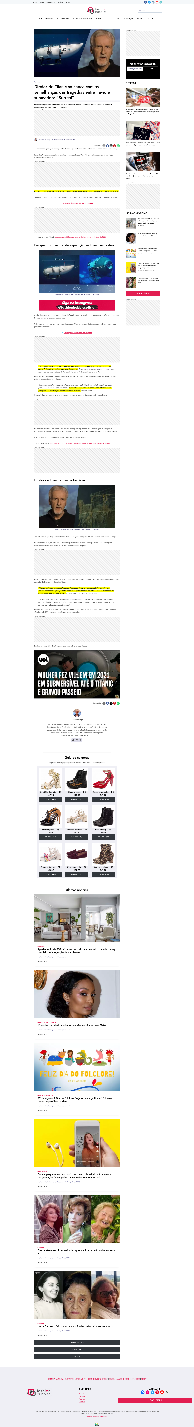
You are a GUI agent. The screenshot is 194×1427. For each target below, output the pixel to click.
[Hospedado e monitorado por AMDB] (97, 1424)
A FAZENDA (59, 1379)
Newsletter (60, 2)
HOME (50, 1379)
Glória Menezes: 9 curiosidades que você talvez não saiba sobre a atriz (76, 1251)
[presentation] (77, 918)
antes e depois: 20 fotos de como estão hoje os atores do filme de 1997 (80, 237)
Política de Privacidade (93, 1416)
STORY (144, 1379)
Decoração (129, 19)
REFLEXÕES (135, 1379)
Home (40, 19)
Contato (68, 2)
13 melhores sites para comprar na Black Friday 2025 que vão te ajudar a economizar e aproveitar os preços (142, 176)
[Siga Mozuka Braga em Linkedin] (80, 740)
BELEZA (112, 1379)
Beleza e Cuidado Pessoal (46, 1022)
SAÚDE (119, 1379)
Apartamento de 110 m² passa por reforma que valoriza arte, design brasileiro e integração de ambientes (76, 950)
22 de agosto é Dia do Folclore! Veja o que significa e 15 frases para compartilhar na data (74, 1099)
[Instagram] (153, 2)
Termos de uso (103, 1416)
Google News (50, 2)
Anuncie (41, 2)
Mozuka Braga (45, 140)
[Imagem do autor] (35, 139)
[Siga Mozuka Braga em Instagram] (77, 740)
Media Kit (82, 1396)
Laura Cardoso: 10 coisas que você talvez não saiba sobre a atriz (75, 1326)
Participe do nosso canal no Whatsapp (78, 203)
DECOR (126, 1379)
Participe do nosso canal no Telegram (78, 333)
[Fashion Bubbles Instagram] (77, 305)
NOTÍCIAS (79, 1379)
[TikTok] (160, 2)
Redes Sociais (42, 1171)
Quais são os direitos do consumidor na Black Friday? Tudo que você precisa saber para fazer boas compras (143, 144)
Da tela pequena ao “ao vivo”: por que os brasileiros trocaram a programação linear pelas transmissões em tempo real (74, 1175)
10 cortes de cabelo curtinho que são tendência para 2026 (71, 1025)
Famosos (37, 82)
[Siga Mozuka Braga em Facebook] (73, 740)
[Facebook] (145, 2)
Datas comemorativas (45, 1095)
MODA (105, 1379)
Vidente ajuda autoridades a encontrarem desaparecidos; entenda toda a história (80, 443)
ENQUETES (69, 1379)
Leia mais (42, 961)
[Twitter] (149, 2)
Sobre (35, 2)
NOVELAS (97, 1379)
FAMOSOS (88, 1379)
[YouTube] (157, 2)
